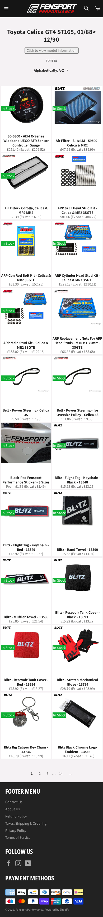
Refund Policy (16, 816)
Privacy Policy (15, 830)
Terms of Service (17, 837)
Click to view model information (52, 50)
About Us (12, 809)
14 (61, 773)
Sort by (51, 61)
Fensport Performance (29, 909)
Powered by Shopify (57, 909)
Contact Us (13, 801)
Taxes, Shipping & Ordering (25, 823)
